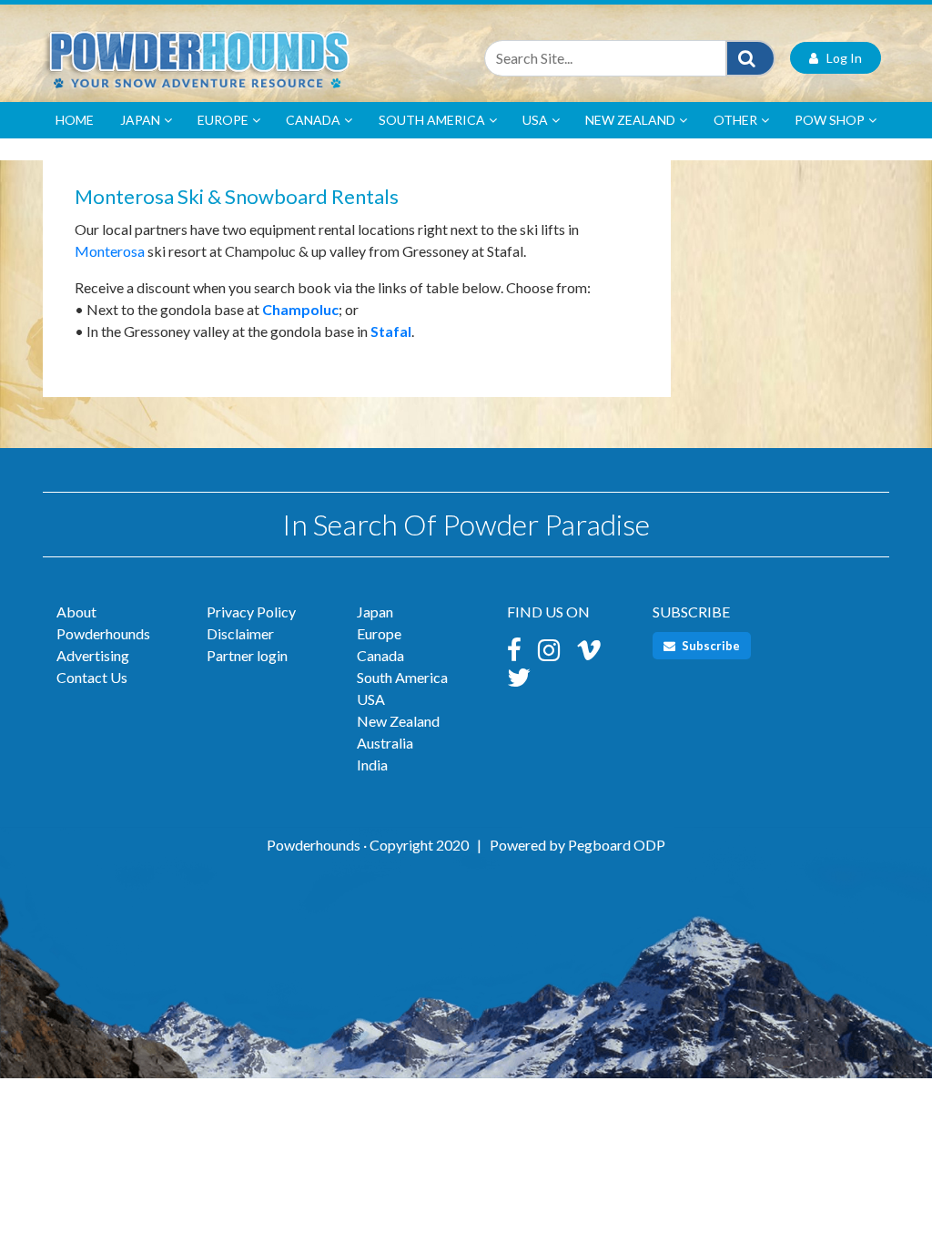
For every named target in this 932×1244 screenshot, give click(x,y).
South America (432, 119)
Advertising (92, 655)
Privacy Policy (251, 611)
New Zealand (630, 119)
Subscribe (709, 645)
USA (535, 119)
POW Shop (830, 119)
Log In (840, 58)
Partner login (247, 655)
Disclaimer (240, 633)
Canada (313, 119)
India (372, 764)
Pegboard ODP (616, 844)
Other (735, 119)
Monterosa (110, 251)
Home (75, 119)
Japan (140, 119)
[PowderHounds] (247, 58)
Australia (385, 742)
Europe (223, 119)
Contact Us (91, 677)
